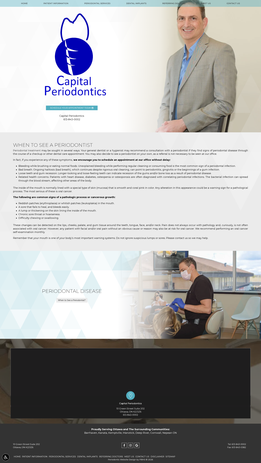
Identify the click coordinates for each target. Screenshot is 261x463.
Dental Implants (136, 3)
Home (24, 3)
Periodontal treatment (27, 150)
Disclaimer (157, 456)
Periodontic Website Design (122, 459)
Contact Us (233, 3)
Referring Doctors (173, 3)
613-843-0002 (130, 415)
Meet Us (206, 3)
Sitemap (170, 456)
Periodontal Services (97, 3)
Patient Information (56, 3)
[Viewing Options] (5, 457)
